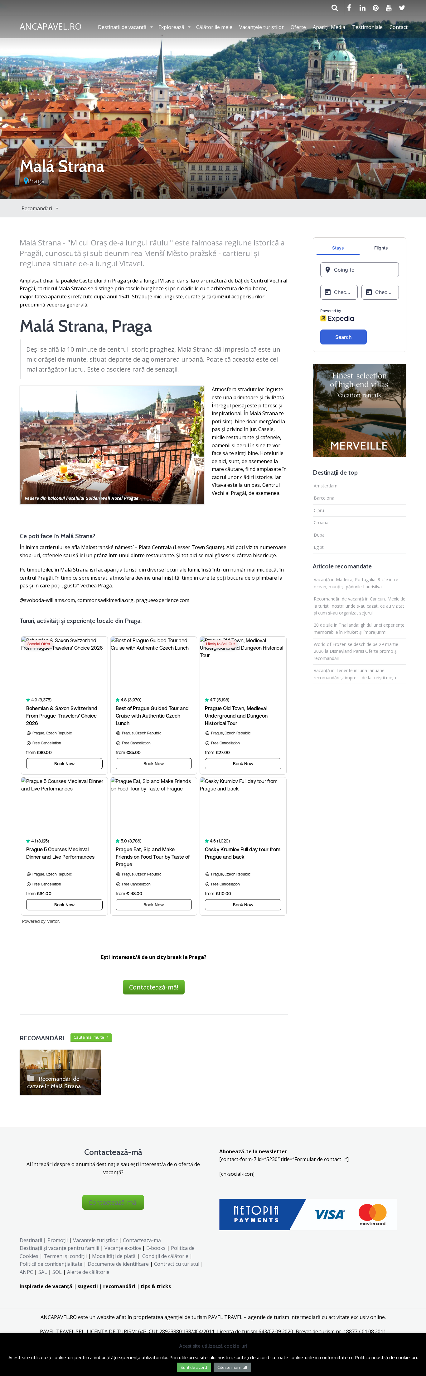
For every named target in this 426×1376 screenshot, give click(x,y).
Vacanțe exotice (122, 1248)
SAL (42, 1272)
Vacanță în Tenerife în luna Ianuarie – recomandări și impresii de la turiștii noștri (356, 673)
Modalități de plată (114, 1256)
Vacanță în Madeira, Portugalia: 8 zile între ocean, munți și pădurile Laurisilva (356, 582)
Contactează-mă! (153, 987)
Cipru (319, 510)
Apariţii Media (329, 27)
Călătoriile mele (214, 27)
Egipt (319, 547)
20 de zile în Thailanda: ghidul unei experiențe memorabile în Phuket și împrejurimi (359, 628)
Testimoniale (367, 27)
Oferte (298, 27)
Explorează (172, 27)
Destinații (31, 1240)
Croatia (321, 522)
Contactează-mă (142, 1240)
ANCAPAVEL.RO (51, 26)
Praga (36, 181)
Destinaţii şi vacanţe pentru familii (59, 1248)
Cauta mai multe (90, 1037)
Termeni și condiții (65, 1256)
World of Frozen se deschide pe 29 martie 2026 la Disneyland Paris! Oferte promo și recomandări (356, 651)
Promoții (57, 1240)
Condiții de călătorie (165, 1256)
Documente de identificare (118, 1263)
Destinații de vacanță (123, 27)
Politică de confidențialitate (51, 1263)
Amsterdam (325, 486)
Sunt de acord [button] (194, 1367)
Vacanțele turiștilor (261, 27)
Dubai (320, 535)
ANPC (26, 1272)
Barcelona (324, 498)
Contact (399, 27)
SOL (57, 1272)
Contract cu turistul (176, 1263)
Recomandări (37, 208)
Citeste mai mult (232, 1367)
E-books (156, 1248)
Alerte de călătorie (88, 1272)
